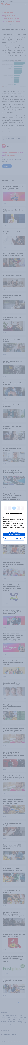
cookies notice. (9, 529)
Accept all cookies (14, 534)
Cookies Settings (14, 532)
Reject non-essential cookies (14, 538)
